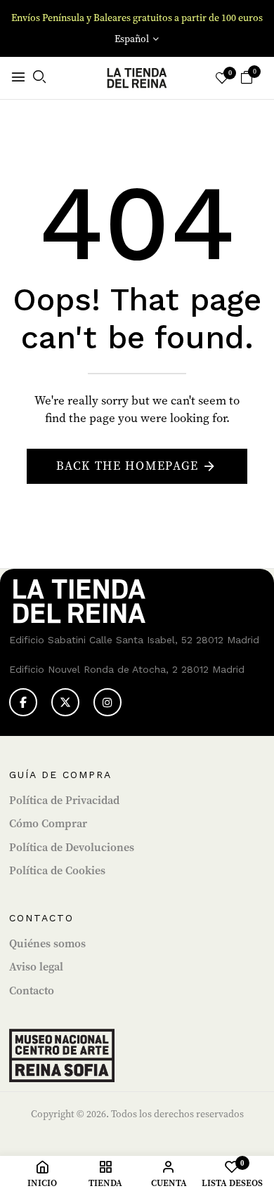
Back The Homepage (127, 466)
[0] (246, 79)
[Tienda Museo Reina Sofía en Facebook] (23, 702)
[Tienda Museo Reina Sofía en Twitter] (65, 702)
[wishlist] (222, 79)
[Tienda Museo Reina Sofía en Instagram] (107, 702)
